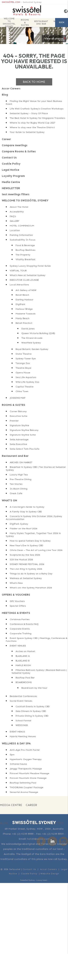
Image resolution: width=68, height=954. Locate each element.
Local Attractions (19, 284)
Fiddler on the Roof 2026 (23, 528)
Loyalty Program (13, 176)
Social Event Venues (21, 700)
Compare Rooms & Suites (19, 151)
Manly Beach (22, 318)
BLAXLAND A (23, 656)
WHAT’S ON (9, 500)
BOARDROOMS (24, 682)
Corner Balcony (18, 411)
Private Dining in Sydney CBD (32, 715)
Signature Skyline (19, 425)
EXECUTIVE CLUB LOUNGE (24, 280)
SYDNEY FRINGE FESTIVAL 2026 (27, 564)
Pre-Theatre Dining (20, 479)
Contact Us (9, 157)
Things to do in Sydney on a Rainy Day (31, 573)
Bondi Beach (22, 294)
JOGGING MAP (17, 397)
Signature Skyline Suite (23, 434)
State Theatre (24, 353)
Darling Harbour (24, 299)
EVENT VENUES (18, 645)
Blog (5, 94)
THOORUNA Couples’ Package (26, 787)
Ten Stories (16, 484)
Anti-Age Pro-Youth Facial (25, 749)
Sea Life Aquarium (26, 377)
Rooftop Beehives (25, 250)
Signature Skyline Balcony (24, 430)
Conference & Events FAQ (24, 624)
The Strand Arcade (31, 338)
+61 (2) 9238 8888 (23, 833)
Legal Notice (10, 169)
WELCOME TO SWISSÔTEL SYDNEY (9, 22)
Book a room (61, 24)
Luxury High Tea (19, 474)
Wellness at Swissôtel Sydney (26, 578)
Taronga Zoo (23, 363)
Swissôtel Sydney (32, 2)
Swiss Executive (18, 444)
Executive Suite (18, 416)
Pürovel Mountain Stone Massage (28, 778)
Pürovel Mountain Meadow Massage (29, 773)
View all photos (53, 38)
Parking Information (21, 235)
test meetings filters (15, 194)
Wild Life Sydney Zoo (27, 382)
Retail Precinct (24, 323)
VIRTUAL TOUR (18, 270)
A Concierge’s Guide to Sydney (27, 506)
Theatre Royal (23, 367)
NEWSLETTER (11, 188)
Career (6, 139)
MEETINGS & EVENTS (16, 613)
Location (15, 230)
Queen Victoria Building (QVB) (38, 333)
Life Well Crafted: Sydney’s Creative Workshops (36, 108)
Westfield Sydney (31, 342)
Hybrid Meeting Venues (23, 736)
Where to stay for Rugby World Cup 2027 (32, 122)
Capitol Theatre (25, 386)
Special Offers (18, 605)
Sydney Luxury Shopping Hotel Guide (30, 265)
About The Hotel (19, 207)
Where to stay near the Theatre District (32, 127)
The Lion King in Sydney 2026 (26, 568)
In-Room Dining (18, 488)
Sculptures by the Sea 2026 (25, 554)
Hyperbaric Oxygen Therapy (26, 759)
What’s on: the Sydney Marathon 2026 (31, 587)
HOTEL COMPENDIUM (22, 225)
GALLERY (14, 221)
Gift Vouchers (17, 601)
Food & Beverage (25, 245)
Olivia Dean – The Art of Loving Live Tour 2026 (36, 550)
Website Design (49, 873)
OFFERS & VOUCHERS (16, 594)
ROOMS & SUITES (25, 22)
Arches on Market (25, 651)
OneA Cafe (16, 493)
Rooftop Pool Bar (25, 677)
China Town (22, 391)
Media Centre (11, 182)
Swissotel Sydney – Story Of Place (29, 113)
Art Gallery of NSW (26, 290)
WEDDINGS (22, 725)
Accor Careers (11, 88)
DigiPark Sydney (19, 523)
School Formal (23, 720)
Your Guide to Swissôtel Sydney (27, 132)
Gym (12, 754)
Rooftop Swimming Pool (23, 782)
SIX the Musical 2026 (21, 559)
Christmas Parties (19, 619)
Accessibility (17, 211)
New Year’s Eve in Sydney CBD (26, 545)
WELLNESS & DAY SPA (16, 743)
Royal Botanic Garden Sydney (32, 349)
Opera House (23, 372)
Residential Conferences (23, 696)
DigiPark (20, 304)
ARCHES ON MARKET (21, 462)
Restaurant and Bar (41, 22)
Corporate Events (20, 628)
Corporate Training (20, 633)
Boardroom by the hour (34, 687)
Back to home (34, 81)
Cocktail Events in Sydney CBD (33, 706)
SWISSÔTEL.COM (11, 2)
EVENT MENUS (17, 731)
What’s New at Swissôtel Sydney (27, 275)
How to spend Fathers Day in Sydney (30, 540)
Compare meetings (14, 145)
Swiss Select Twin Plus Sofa (24, 448)
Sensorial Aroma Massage (24, 792)
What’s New (16, 583)
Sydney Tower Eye (26, 358)
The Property (23, 254)
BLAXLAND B (22, 660)
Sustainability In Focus (22, 239)
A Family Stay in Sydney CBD (26, 511)
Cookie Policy (11, 163)
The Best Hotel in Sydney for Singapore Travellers (37, 118)
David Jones (27, 328)
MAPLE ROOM (23, 665)
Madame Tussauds (25, 313)
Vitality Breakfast (25, 259)
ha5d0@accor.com (38, 838)
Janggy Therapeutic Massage (26, 768)
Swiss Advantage (19, 439)
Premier (14, 420)
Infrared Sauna (18, 764)
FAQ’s (13, 216)
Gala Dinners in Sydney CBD (31, 711)
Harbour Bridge (24, 309)
